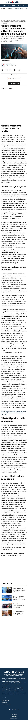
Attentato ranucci (19, 8)
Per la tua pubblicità (6, 704)
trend (10, 88)
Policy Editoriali (5, 700)
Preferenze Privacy (14, 718)
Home (2, 20)
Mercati (4, 88)
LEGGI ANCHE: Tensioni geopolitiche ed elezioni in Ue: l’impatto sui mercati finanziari (13, 412)
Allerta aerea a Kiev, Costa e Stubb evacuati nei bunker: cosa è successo (19, 590)
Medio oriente (10, 8)
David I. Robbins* (10, 64)
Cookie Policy (14, 716)
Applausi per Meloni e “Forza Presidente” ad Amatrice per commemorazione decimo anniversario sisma (18, 605)
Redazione (4, 702)
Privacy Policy (14, 714)
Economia (7, 20)
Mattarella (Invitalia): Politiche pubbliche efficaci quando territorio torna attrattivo (19, 598)
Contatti (4, 698)
